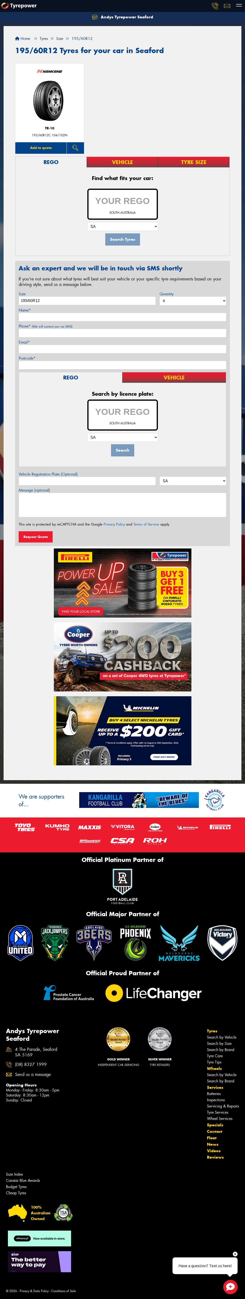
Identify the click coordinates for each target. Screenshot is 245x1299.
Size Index (14, 1174)
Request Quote (35, 537)
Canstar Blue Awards (23, 1180)
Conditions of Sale (63, 1291)
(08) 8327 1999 (31, 1064)
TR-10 (49, 128)
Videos (214, 1150)
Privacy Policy (114, 524)
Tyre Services (217, 1112)
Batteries (214, 1093)
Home (24, 38)
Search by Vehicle (221, 1037)
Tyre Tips (214, 1062)
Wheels (214, 1068)
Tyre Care (215, 1055)
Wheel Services (219, 1118)
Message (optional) (34, 490)
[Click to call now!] (215, 6)
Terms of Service (146, 524)
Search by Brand (220, 1049)
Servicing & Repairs (223, 1106)
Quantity (167, 293)
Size (22, 293)
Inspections (216, 1099)
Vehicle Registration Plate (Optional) (48, 474)
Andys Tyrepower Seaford (126, 17)
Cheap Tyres (16, 1192)
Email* (24, 342)
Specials (215, 1125)
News (212, 1144)
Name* (25, 310)
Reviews (215, 1157)
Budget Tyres (16, 1186)
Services (215, 1087)
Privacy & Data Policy (34, 1291)
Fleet (212, 1137)
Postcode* (27, 358)
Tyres (212, 1031)
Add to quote (41, 148)
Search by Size (219, 1043)
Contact (214, 1131)
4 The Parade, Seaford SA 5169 (36, 1052)
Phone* (45, 326)
